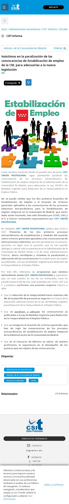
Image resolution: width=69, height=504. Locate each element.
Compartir (11, 83)
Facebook (36, 457)
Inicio (4, 29)
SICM (33, 380)
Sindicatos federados (34, 438)
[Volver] (3, 36)
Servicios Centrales (15, 380)
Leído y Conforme (53, 484)
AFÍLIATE (53, 7)
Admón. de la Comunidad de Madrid (25, 48)
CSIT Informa (49, 29)
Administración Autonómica (24, 29)
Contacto (37, 445)
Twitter (36, 461)
